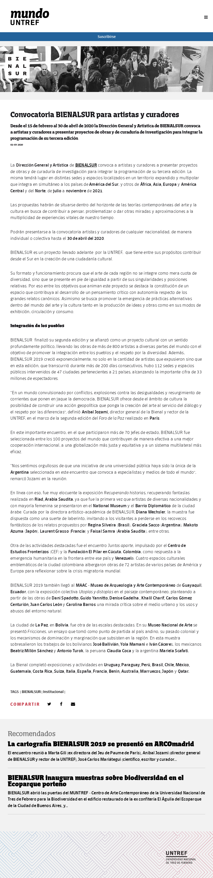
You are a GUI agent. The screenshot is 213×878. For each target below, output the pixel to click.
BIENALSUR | (32, 692)
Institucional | (54, 692)
